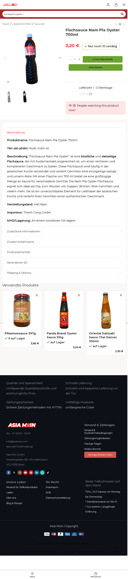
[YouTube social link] (25, 472)
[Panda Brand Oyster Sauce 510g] (64, 310)
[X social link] (14, 472)
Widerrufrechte (92, 449)
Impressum (52, 487)
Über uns (11, 497)
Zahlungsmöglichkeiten (97, 438)
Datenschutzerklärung (58, 497)
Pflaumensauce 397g (20, 333)
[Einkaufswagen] (116, 5)
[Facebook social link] (8, 472)
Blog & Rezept (14, 503)
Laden (9, 492)
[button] (5, 58)
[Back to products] (120, 24)
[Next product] (124, 24)
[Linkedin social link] (36, 472)
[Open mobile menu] (124, 5)
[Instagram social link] (19, 472)
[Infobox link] (24, 383)
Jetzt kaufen (96, 67)
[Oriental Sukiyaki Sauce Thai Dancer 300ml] (106, 310)
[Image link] (21, 425)
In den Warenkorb (103, 59)
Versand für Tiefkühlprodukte (22, 487)
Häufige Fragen (92, 443)
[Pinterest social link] (31, 472)
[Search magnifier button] (122, 14)
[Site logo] (10, 4)
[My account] (108, 5)
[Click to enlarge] (8, 82)
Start (5, 24)
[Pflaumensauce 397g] (21, 310)
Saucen (39, 24)
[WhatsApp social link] (42, 472)
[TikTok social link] (48, 472)
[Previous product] (116, 24)
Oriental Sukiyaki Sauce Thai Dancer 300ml (103, 337)
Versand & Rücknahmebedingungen (98, 431)
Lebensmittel (21, 24)
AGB (48, 492)
